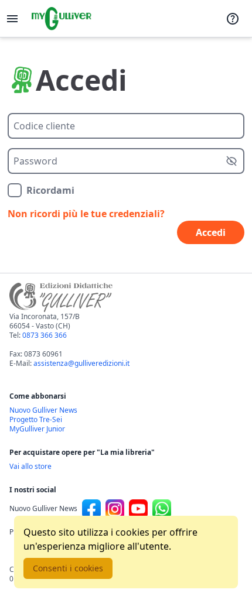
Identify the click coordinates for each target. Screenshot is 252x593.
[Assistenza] (232, 18)
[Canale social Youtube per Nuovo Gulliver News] (138, 508)
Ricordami (50, 190)
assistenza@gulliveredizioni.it (81, 363)
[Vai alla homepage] (61, 18)
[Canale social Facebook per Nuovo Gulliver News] (91, 508)
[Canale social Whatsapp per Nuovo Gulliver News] (161, 508)
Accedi (211, 232)
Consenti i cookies (68, 568)
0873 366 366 (44, 335)
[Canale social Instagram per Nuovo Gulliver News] (114, 508)
